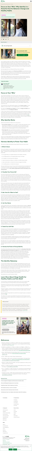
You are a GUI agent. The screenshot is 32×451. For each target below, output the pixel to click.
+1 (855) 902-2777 (27, 440)
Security (9, 444)
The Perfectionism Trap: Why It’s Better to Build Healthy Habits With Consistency (13, 392)
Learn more (25, 310)
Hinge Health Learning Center (5, 4)
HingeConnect (5, 418)
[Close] (31, 446)
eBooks (15, 414)
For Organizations (16, 397)
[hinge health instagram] (7, 436)
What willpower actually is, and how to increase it (9, 387)
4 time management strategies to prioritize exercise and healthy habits (12, 380)
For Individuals (5, 397)
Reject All (15, 449)
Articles (12, 4)
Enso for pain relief (5, 414)
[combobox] (9, 327)
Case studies (15, 411)
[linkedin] (6, 39)
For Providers (15, 405)
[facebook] (8, 39)
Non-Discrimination (5, 444)
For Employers (15, 399)
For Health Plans (16, 401)
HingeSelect (4, 411)
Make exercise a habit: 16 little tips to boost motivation (9, 389)
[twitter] (3, 39)
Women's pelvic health (6, 415)
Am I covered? (5, 329)
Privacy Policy (7, 439)
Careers (4, 428)
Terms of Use (4, 439)
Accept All (10, 449)
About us (4, 424)
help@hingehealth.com (26, 439)
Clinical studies (15, 415)
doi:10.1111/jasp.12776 (10, 345)
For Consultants (16, 402)
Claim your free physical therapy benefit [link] (7, 16)
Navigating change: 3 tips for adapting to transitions (9, 385)
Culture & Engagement (6, 427)
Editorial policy (5, 431)
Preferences (19, 449)
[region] (16, 448)
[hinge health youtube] (8, 436)
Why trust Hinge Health (8, 45)
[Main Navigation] (31, 1)
